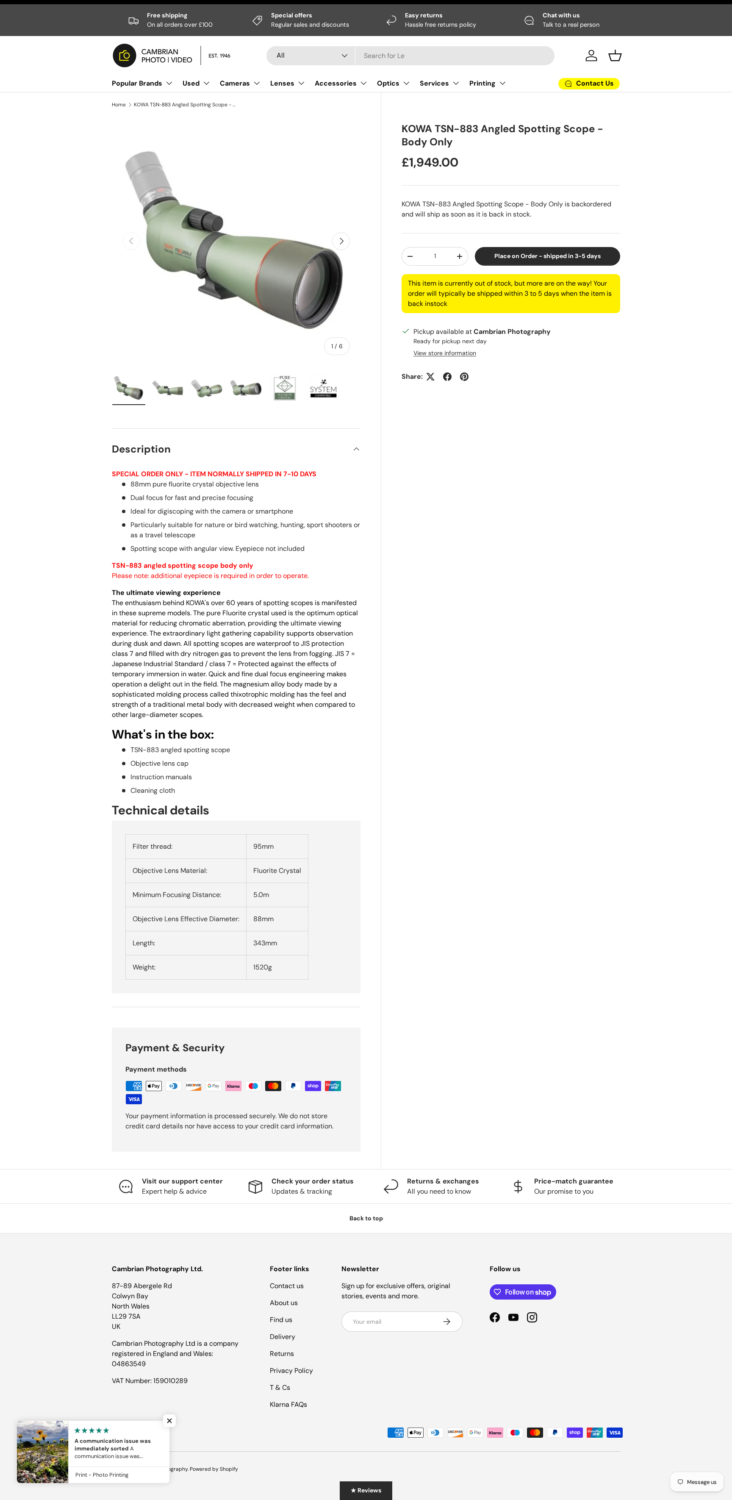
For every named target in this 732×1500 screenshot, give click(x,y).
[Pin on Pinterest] (464, 376)
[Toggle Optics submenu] (406, 83)
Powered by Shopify (214, 1469)
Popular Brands (137, 83)
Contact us (287, 1285)
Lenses (282, 83)
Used (191, 83)
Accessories (336, 83)
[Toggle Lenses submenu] (301, 83)
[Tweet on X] (430, 376)
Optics (388, 83)
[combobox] (410, 55)
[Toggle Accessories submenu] (363, 83)
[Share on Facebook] (447, 376)
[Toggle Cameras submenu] (257, 83)
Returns (282, 1353)
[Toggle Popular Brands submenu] (169, 83)
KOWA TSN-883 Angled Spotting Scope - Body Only (185, 104)
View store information (444, 353)
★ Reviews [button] (366, 1490)
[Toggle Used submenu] (206, 83)
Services (434, 83)
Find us (281, 1319)
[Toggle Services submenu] (456, 83)
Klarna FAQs (288, 1404)
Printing (482, 83)
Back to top (366, 1218)
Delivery (282, 1336)
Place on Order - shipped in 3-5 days (547, 256)
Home (119, 104)
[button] (615, 55)
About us (284, 1302)
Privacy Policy (291, 1370)
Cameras (235, 83)
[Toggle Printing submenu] (502, 83)
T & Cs (280, 1387)
